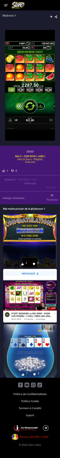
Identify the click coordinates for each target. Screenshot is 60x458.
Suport (30, 415)
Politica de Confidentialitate (30, 394)
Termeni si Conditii (30, 408)
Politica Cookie (30, 401)
